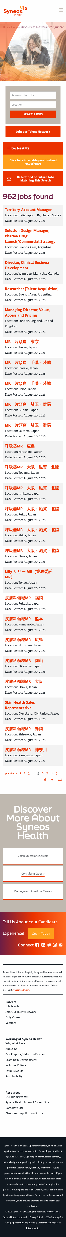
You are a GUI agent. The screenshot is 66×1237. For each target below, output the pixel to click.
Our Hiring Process (17, 1096)
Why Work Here (15, 1043)
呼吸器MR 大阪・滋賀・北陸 (32, 467)
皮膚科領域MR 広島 (24, 639)
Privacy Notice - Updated (15, 1217)
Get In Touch (41, 934)
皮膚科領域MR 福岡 (24, 597)
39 (51, 779)
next (59, 779)
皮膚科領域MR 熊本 (24, 618)
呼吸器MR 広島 (20, 446)
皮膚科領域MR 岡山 (24, 660)
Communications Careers (33, 856)
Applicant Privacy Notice (24, 1222)
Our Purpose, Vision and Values (25, 1054)
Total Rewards (14, 1070)
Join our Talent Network (33, 132)
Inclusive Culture (16, 1065)
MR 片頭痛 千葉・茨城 (28, 362)
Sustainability (14, 1076)
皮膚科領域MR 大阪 (24, 681)
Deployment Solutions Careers (33, 891)
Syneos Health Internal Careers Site (27, 1102)
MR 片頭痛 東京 (22, 341)
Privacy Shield (36, 1217)
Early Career (13, 1017)
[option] (33, 51)
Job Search (12, 1006)
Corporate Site (14, 1107)
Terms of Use (52, 1211)
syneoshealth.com (21, 990)
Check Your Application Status (24, 1113)
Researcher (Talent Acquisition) (31, 288)
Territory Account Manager (28, 209)
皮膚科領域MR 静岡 (24, 728)
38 (45, 779)
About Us (11, 1048)
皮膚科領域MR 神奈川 (26, 749)
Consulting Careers (33, 874)
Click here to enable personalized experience (33, 162)
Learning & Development (21, 1059)
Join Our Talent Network (21, 1011)
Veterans (11, 1022)
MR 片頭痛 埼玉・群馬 (28, 404)
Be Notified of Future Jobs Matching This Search (35, 178)
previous (11, 773)
